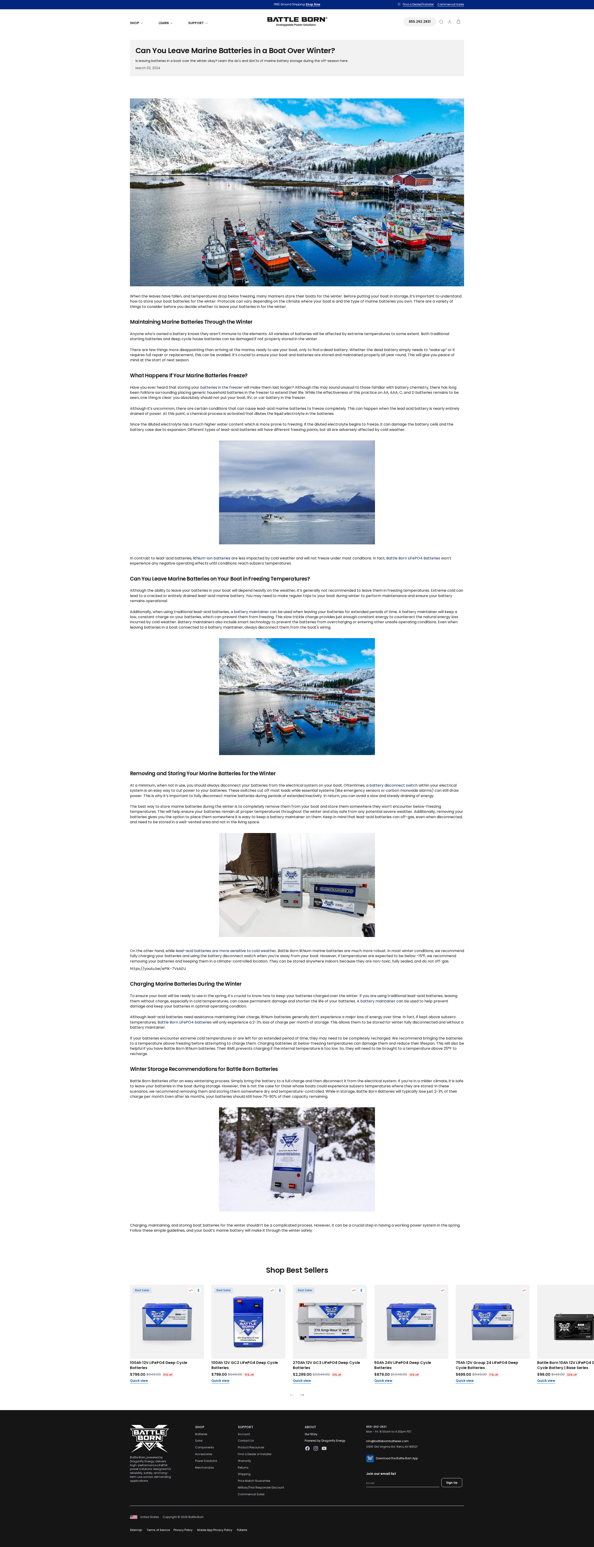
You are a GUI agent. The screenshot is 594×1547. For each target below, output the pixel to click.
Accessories (203, 1454)
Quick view (139, 1381)
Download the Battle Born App (397, 1458)
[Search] (441, 22)
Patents (242, 1530)
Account (244, 1434)
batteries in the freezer (221, 387)
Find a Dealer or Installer (254, 1454)
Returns (243, 1467)
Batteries (201, 1434)
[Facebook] (307, 1448)
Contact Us (246, 1441)
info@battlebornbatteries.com (387, 1441)
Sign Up (452, 1483)
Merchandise (204, 1467)
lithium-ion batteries (211, 558)
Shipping (244, 1474)
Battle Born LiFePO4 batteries (185, 1022)
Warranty (244, 1461)
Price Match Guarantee (254, 1481)
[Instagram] (316, 1448)
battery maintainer (251, 611)
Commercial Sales (251, 1494)
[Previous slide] (292, 1396)
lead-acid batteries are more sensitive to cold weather (226, 950)
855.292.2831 (420, 21)
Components (204, 1447)
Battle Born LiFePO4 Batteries (413, 558)
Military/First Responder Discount (261, 1487)
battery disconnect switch (393, 785)
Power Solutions (206, 1461)
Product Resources (251, 1447)
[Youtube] (324, 1448)
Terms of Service (158, 1530)
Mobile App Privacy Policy (214, 1530)
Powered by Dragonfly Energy (325, 1441)
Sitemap (136, 1530)
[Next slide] (302, 1396)
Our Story (311, 1434)
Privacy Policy (183, 1530)
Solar (199, 1441)
